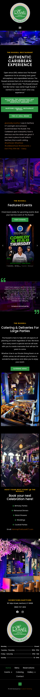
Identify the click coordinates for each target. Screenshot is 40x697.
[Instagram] (22, 612)
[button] (20, 28)
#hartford (19, 143)
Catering (20, 672)
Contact (20, 676)
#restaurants (24, 146)
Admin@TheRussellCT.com (22, 529)
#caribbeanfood (11, 146)
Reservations (28, 668)
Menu (17, 668)
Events (7, 672)
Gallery (30, 672)
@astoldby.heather (12, 123)
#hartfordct (9, 143)
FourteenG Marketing (26, 689)
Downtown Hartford (20, 600)
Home (8, 668)
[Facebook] (17, 612)
